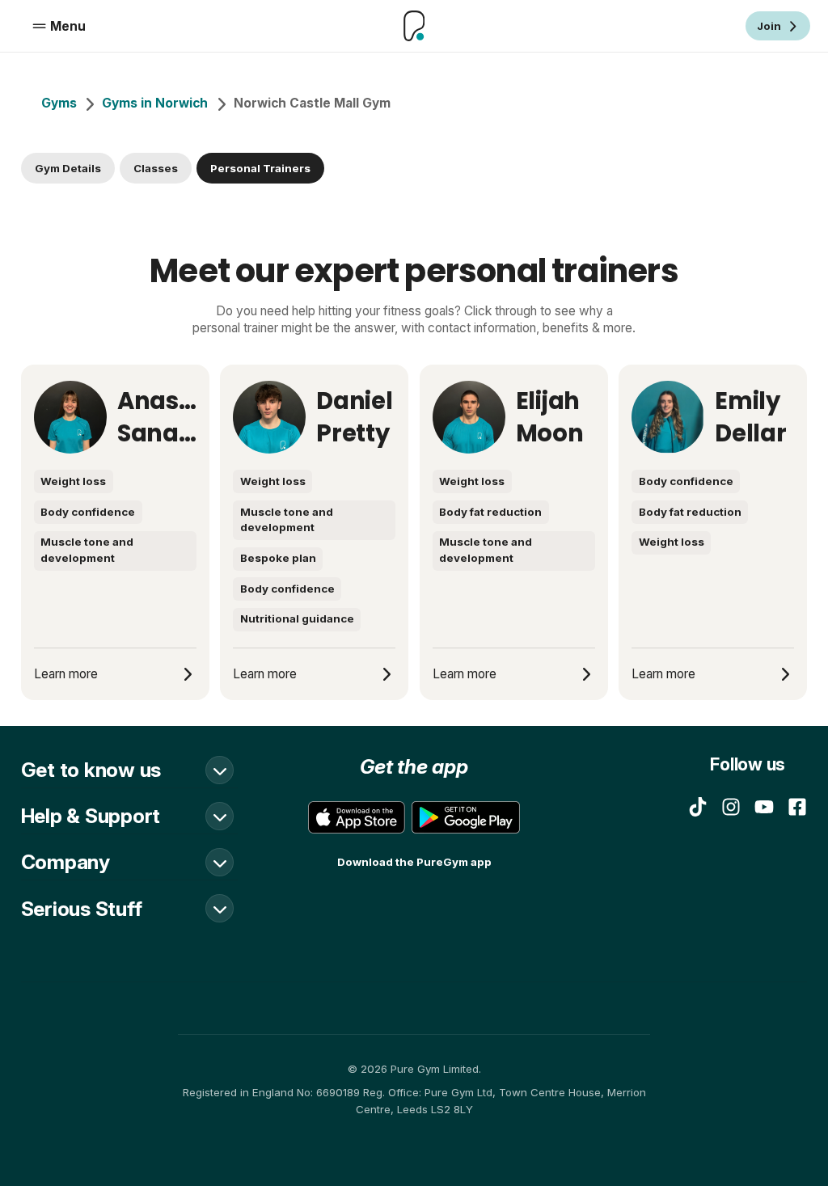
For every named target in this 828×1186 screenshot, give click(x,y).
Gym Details (68, 168)
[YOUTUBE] (764, 807)
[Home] (414, 26)
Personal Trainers (260, 168)
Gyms (59, 103)
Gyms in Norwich (155, 103)
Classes (155, 168)
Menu (68, 26)
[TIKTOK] (698, 807)
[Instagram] (731, 807)
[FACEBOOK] (797, 807)
